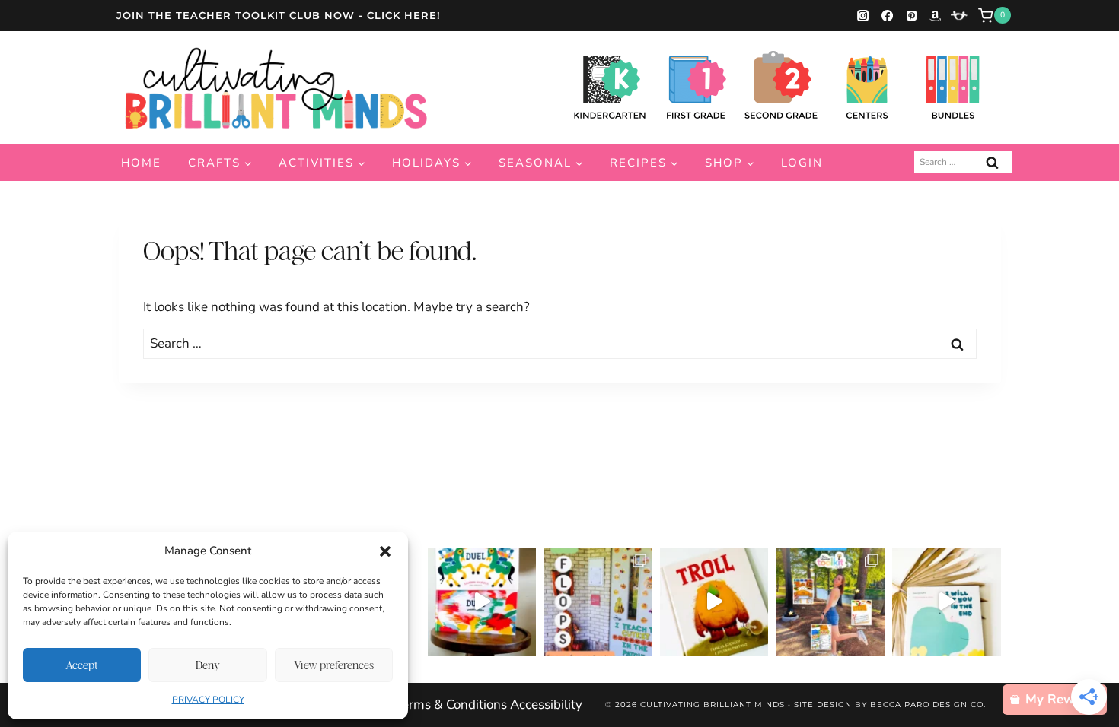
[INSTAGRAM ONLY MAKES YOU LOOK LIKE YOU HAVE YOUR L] (598, 602)
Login (802, 162)
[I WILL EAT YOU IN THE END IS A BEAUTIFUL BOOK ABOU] (946, 602)
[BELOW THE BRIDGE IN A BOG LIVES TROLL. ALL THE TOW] (714, 602)
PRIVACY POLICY (208, 700)
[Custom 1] (959, 15)
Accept (81, 665)
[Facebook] (886, 15)
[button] (385, 551)
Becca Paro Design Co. (928, 705)
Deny (208, 665)
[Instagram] (863, 15)
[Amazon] (935, 15)
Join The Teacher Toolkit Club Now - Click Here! (278, 15)
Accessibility (546, 704)
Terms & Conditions (451, 704)
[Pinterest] (911, 15)
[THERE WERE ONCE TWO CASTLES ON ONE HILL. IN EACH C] (482, 602)
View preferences (334, 665)
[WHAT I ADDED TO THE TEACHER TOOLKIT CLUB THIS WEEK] (830, 602)
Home (141, 162)
